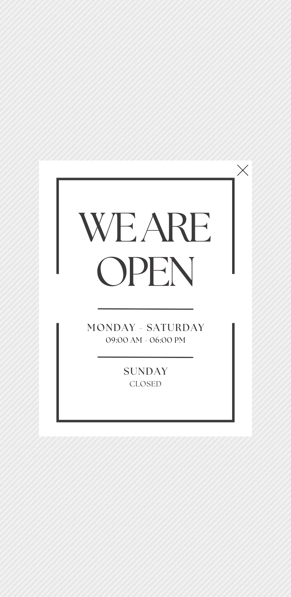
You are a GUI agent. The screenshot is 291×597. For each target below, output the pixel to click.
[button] (242, 170)
